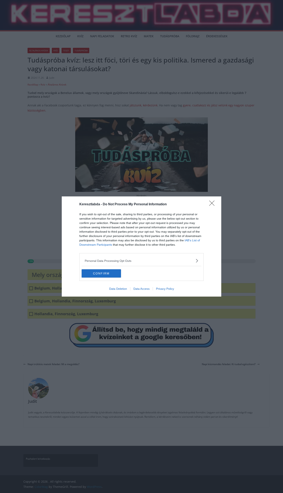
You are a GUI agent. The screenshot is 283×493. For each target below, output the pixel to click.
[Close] (213, 204)
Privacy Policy (165, 288)
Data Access (141, 288)
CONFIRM (101, 273)
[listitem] (141, 261)
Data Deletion (118, 288)
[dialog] (141, 246)
